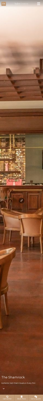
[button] (3, 4)
